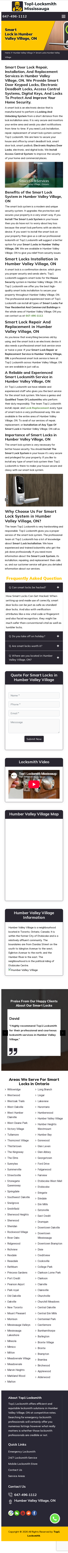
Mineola (11, 1341)
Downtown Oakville (49, 1227)
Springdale (13, 1191)
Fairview (42, 1175)
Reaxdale (12, 1261)
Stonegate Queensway (14, 1183)
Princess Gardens (17, 1272)
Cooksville (44, 1261)
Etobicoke (44, 1186)
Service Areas (16, 1476)
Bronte (42, 1348)
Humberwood (45, 1112)
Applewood (44, 1371)
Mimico (11, 1346)
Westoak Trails (16, 1101)
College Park (45, 1266)
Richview (12, 1249)
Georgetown (45, 1158)
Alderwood (44, 1377)
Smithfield (13, 1208)
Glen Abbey (44, 1152)
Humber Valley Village (23, 53)
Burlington (43, 1336)
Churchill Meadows (48, 1301)
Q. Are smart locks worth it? (25, 646)
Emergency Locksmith (21, 1451)
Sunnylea (12, 1163)
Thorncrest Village (18, 1140)
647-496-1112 (14, 16)
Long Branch (45, 1089)
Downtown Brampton (50, 1243)
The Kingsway (15, 1152)
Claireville (43, 1290)
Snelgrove (13, 1203)
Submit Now (34, 739)
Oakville (11, 1301)
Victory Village (15, 1128)
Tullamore (13, 1134)
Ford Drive (44, 1163)
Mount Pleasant (16, 1313)
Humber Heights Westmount (47, 1126)
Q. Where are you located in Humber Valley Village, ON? (30, 657)
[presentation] (5, 1033)
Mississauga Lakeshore (14, 1333)
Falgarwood (44, 1169)
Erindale (42, 1198)
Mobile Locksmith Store (22, 1463)
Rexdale (12, 1255)
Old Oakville (14, 1295)
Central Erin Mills (47, 1313)
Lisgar (41, 1095)
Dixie (40, 1249)
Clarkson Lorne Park (49, 1272)
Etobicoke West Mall (50, 1181)
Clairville (42, 1284)
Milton (11, 1352)
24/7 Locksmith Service (22, 1457)
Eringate (42, 1192)
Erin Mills (43, 1204)
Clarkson (43, 1278)
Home (7, 53)
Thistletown (14, 1146)
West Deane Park (17, 1123)
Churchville (44, 1295)
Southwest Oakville (18, 1197)
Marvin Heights (16, 1370)
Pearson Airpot (16, 1284)
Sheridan (12, 1226)
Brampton (43, 1354)
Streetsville (14, 1175)
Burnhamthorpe (46, 1330)
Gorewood (44, 1140)
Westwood (13, 1095)
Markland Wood (16, 1375)
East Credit (44, 1215)
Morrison (12, 1319)
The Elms (12, 1158)
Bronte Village (46, 1342)
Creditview (44, 1255)
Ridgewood (13, 1243)
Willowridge (14, 1089)
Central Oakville (47, 1307)
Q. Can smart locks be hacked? (27, 587)
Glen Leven (44, 1146)
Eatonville (43, 1210)
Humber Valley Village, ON (35, 1500)
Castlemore (44, 1324)
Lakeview (43, 1101)
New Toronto (15, 1307)
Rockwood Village (17, 1232)
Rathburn (12, 1266)
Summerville (14, 1169)
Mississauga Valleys (18, 1324)
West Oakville (15, 1107)
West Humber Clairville (15, 1115)
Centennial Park (47, 1319)
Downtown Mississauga (45, 1235)
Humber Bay (45, 1134)
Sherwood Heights (18, 1214)
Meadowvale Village (19, 1358)
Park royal (13, 1290)
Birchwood (44, 1365)
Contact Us (15, 1469)
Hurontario (44, 1107)
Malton (11, 1381)
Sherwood (13, 1220)
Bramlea (42, 1359)
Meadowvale (14, 1364)
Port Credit (13, 1278)
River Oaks (13, 1237)
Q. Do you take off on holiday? (27, 636)
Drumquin (43, 1221)
